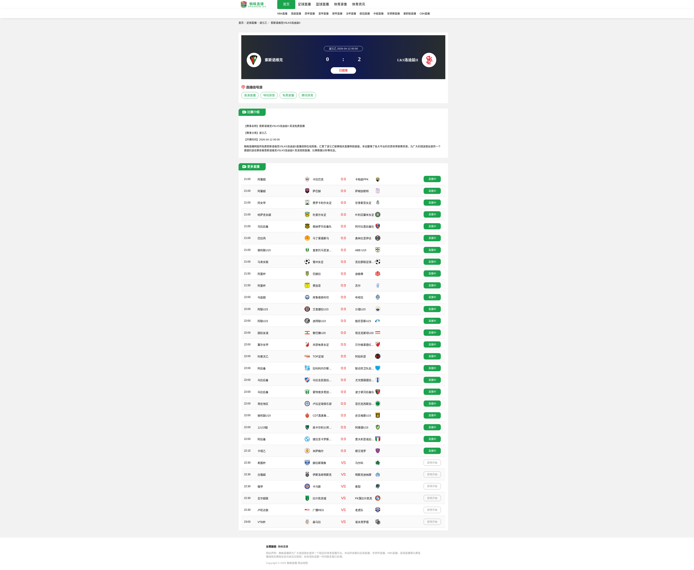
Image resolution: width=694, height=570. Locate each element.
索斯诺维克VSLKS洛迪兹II (285, 22)
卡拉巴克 (318, 179)
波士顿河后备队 (364, 392)
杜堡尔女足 (319, 214)
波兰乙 (263, 22)
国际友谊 (263, 333)
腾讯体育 (307, 95)
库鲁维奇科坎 (321, 297)
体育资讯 (358, 4)
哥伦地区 (263, 403)
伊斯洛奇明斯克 (322, 474)
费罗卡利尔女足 (322, 202)
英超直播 (296, 13)
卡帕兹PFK (362, 179)
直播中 (432, 178)
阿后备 (262, 368)
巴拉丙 (262, 238)
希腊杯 (262, 462)
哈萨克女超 (264, 214)
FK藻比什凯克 (363, 498)
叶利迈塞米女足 (364, 214)
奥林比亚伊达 (363, 238)
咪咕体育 (269, 95)
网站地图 (303, 563)
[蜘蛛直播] (253, 8)
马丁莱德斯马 (321, 238)
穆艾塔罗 (360, 451)
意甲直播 (323, 13)
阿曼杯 (262, 273)
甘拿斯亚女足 (363, 202)
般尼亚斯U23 (363, 321)
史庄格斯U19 (363, 415)
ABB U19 (360, 250)
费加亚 (317, 285)
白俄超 (262, 474)
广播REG (318, 510)
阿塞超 (262, 179)
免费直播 (288, 95)
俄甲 (260, 486)
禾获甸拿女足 (321, 344)
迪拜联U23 (319, 321)
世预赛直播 (393, 13)
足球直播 (304, 4)
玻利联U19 (264, 250)
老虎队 (359, 510)
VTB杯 (261, 522)
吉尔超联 (263, 498)
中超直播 (378, 13)
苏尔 (358, 285)
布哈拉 (359, 297)
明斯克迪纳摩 (363, 474)
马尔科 (359, 462)
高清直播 (250, 95)
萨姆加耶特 (362, 191)
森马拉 (317, 522)
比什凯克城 (319, 498)
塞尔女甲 (263, 344)
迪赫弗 (359, 273)
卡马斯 (317, 486)
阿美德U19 (361, 427)
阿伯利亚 (360, 356)
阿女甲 (262, 202)
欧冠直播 (365, 13)
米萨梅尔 (318, 451)
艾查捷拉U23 (320, 309)
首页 (286, 4)
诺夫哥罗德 (362, 522)
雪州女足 (318, 261)
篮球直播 (322, 4)
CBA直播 (425, 13)
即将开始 (432, 462)
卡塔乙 (262, 451)
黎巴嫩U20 (319, 333)
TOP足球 (318, 356)
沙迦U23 (360, 309)
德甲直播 (337, 13)
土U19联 (263, 427)
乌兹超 (262, 297)
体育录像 (340, 4)
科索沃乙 (263, 356)
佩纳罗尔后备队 (322, 226)
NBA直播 (282, 13)
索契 (358, 486)
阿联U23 (263, 309)
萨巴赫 (317, 191)
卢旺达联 (263, 510)
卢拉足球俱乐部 (322, 403)
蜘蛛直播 (283, 546)
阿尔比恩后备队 (364, 226)
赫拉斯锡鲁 (319, 462)
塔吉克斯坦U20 (364, 333)
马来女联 (263, 261)
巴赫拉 (317, 273)
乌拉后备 (263, 226)
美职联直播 (409, 13)
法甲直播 (351, 13)
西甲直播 (310, 13)
